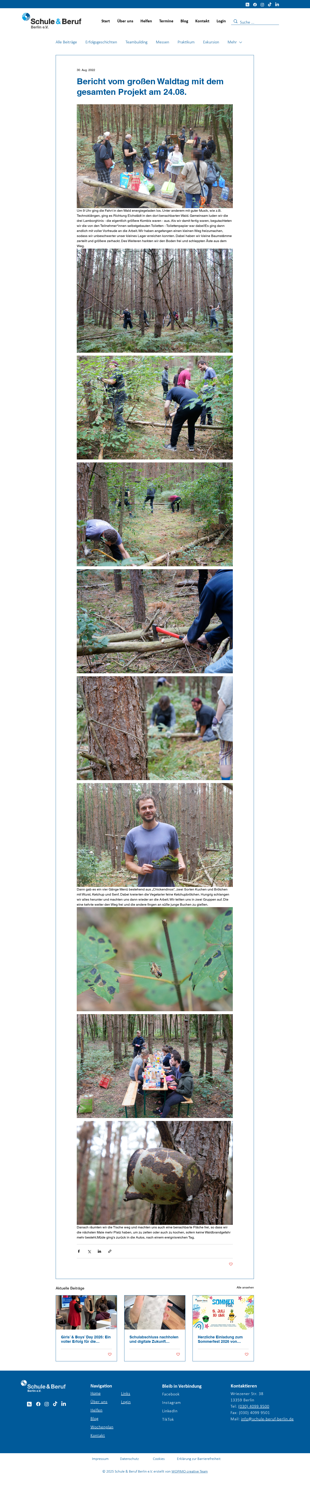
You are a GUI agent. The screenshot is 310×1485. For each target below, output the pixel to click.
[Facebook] (255, 4)
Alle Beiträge (66, 42)
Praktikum (186, 42)
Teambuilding (136, 42)
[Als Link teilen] (110, 1251)
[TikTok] (269, 4)
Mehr (232, 42)
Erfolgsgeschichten (101, 42)
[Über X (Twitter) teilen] (89, 1251)
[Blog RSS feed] (247, 5)
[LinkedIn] (277, 4)
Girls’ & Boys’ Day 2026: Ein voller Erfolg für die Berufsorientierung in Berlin (86, 1339)
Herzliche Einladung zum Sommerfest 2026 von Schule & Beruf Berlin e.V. (221, 1339)
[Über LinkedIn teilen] (99, 1251)
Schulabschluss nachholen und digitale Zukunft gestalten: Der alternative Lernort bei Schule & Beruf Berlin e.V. (153, 1339)
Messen (162, 42)
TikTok (168, 1420)
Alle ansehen (245, 1287)
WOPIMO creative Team (189, 1472)
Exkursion (211, 42)
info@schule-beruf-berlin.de (267, 1419)
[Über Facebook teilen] (79, 1251)
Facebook (171, 1394)
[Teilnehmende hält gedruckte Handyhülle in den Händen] (154, 1312)
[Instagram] (262, 4)
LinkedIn (170, 1411)
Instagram (171, 1403)
